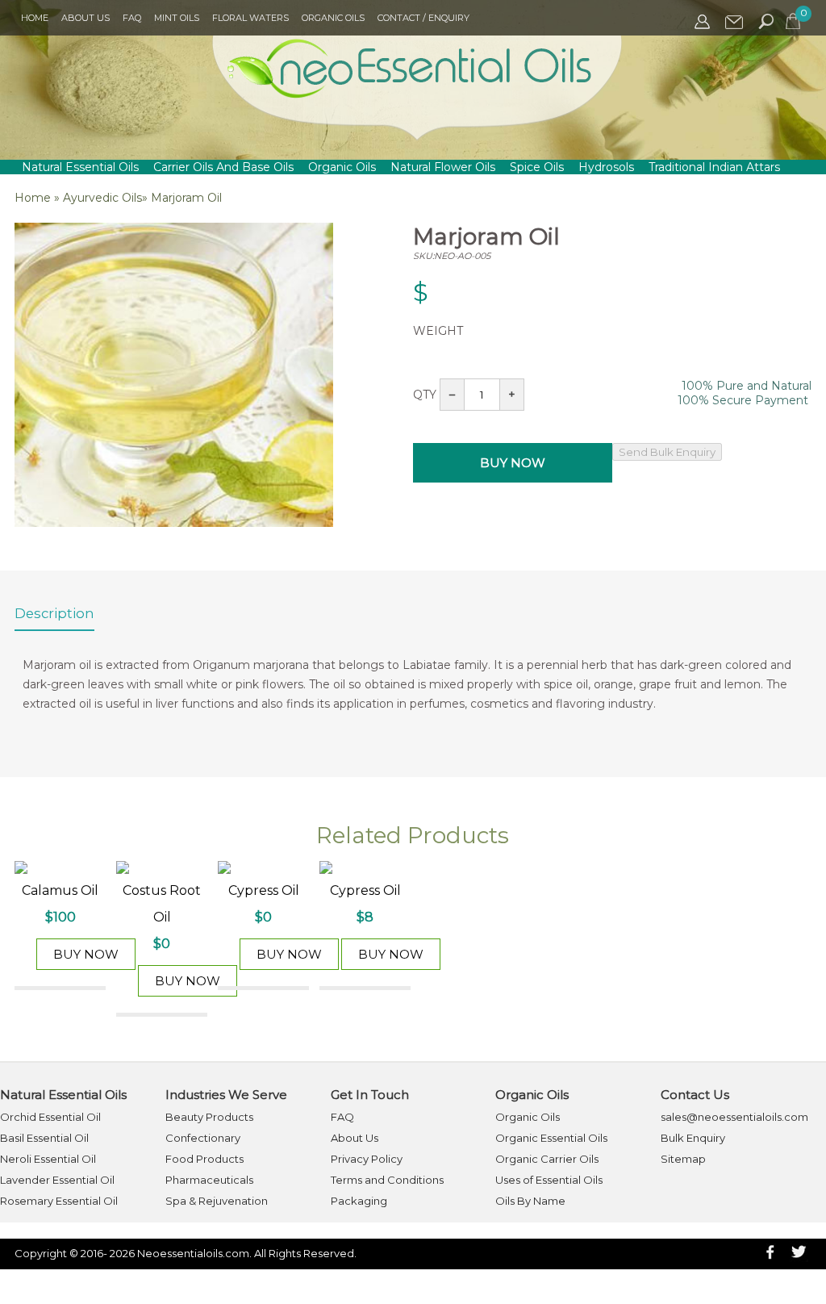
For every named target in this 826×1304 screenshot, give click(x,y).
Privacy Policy (367, 1158)
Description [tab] (54, 613)
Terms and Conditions (387, 1179)
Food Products (204, 1158)
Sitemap (683, 1158)
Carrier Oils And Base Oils (223, 167)
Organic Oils (333, 17)
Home (34, 17)
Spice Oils (537, 167)
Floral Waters (250, 17)
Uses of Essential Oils (549, 1179)
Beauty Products (209, 1116)
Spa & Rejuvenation (216, 1200)
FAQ (132, 17)
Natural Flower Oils (442, 167)
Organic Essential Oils (551, 1137)
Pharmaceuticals (209, 1179)
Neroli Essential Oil (48, 1158)
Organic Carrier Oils (547, 1158)
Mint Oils (176, 17)
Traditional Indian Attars (714, 167)
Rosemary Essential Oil (59, 1200)
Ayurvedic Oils (102, 197)
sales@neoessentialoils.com (734, 1116)
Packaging (359, 1200)
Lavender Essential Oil (57, 1179)
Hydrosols (606, 167)
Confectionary (202, 1137)
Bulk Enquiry (693, 1137)
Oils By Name (530, 1200)
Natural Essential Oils (80, 167)
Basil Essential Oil (44, 1137)
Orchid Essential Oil (50, 1116)
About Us (85, 17)
